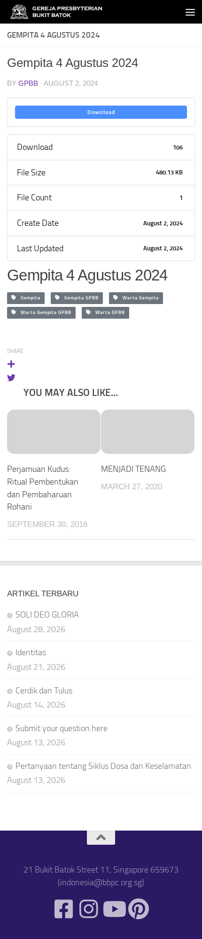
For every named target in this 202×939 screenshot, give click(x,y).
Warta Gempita (138, 298)
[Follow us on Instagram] (88, 909)
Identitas (31, 652)
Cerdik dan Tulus (44, 690)
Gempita (28, 298)
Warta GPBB (108, 312)
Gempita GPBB (79, 298)
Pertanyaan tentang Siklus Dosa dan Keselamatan (103, 766)
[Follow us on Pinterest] (138, 909)
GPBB (28, 83)
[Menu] (190, 12)
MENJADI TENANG (133, 469)
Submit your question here (62, 728)
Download (101, 112)
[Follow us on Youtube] (113, 909)
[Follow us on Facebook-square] (63, 909)
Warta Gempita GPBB (43, 312)
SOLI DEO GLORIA (47, 615)
